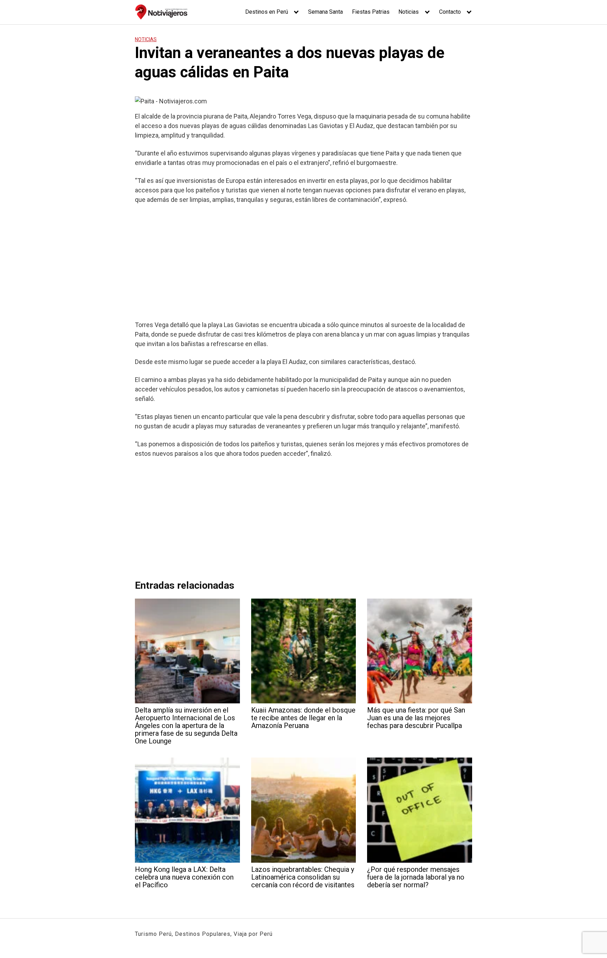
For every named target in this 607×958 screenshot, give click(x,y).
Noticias (408, 11)
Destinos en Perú (266, 11)
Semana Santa (325, 11)
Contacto (450, 11)
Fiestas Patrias (371, 11)
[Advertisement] (303, 262)
